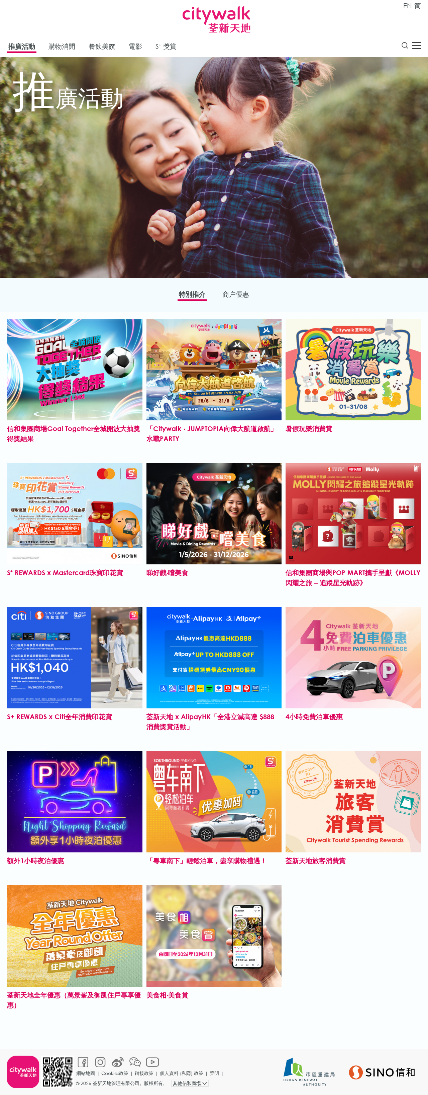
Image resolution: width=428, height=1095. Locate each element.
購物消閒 (61, 46)
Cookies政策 (114, 1073)
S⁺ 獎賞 (166, 46)
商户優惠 (235, 294)
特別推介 (192, 294)
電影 (135, 46)
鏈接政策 (144, 1073)
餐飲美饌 (102, 46)
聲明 (214, 1073)
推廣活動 (21, 46)
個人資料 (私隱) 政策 (181, 1073)
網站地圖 (85, 1073)
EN (407, 5)
